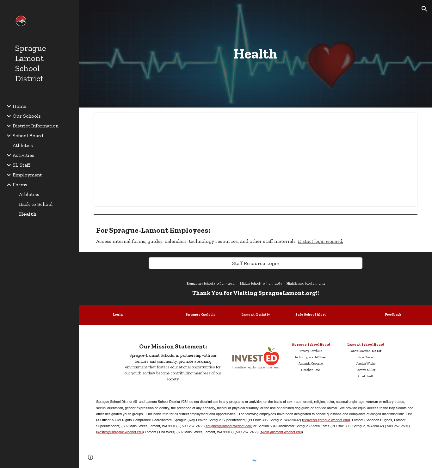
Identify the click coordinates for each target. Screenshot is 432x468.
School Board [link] (28, 135)
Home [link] (19, 106)
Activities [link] (23, 155)
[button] (424, 8)
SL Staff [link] (21, 165)
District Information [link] (36, 126)
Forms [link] (20, 185)
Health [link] (28, 214)
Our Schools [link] (27, 116)
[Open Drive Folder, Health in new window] (405, 121)
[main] (255, 54)
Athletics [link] (23, 145)
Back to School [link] (36, 204)
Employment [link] (27, 175)
